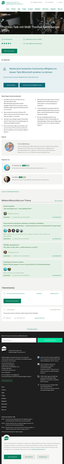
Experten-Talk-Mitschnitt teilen (10, 191)
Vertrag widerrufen (7, 380)
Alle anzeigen (58, 200)
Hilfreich (8, 318)
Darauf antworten (40, 318)
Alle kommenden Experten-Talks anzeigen (12, 431)
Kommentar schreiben (12, 301)
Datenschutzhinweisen (38, 449)
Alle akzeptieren (12, 457)
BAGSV (15, 374)
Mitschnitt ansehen (9, 51)
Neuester (39, 293)
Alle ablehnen (29, 457)
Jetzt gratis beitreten (50, 340)
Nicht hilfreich (21, 318)
